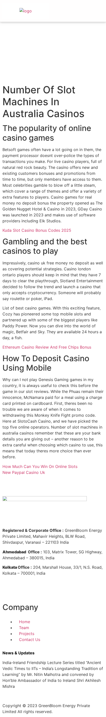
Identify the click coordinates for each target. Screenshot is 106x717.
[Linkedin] (22, 591)
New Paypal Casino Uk (23, 472)
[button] (94, 12)
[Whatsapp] (63, 591)
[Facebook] (8, 591)
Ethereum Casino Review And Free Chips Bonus (46, 347)
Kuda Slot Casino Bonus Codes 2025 (36, 230)
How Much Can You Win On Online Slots (39, 466)
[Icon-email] (76, 591)
